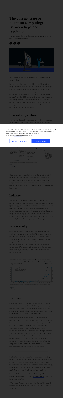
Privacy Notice (18, 135)
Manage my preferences (19, 141)
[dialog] (31, 135)
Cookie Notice (35, 133)
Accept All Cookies (41, 141)
